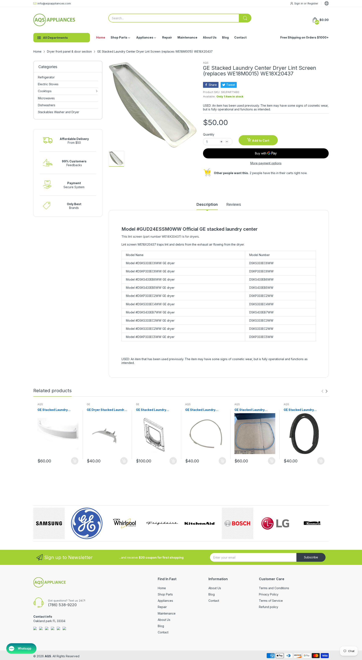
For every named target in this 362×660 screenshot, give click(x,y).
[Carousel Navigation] (324, 391)
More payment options (266, 163)
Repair (162, 607)
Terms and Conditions (274, 588)
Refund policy (268, 607)
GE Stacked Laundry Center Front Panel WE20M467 (151, 410)
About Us (164, 619)
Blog (161, 626)
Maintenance (167, 613)
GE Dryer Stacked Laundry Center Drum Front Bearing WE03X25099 (107, 410)
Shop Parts (165, 594)
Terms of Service (271, 600)
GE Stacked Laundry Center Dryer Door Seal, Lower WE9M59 (203, 410)
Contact (163, 632)
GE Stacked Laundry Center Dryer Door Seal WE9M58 (251, 410)
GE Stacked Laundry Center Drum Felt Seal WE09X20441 (300, 410)
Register (313, 3)
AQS (205, 62)
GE (88, 404)
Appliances (165, 600)
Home (162, 588)
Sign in (299, 3)
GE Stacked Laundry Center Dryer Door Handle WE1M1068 (56, 410)
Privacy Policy (268, 594)
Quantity (208, 134)
